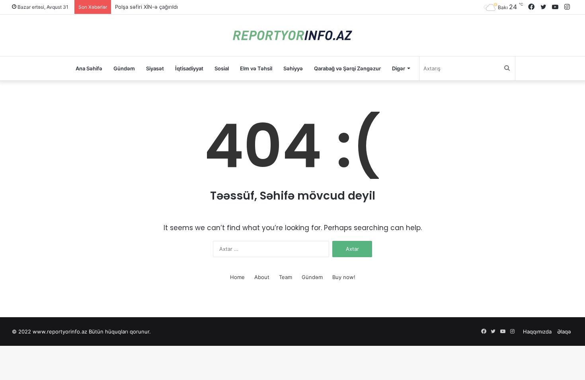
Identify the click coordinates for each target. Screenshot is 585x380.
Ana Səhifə (89, 68)
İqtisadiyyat (189, 68)
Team (285, 277)
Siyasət (155, 68)
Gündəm (124, 68)
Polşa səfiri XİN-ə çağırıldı (146, 7)
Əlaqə (564, 331)
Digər (398, 68)
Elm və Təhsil (256, 68)
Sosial (221, 68)
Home (237, 277)
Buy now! (343, 277)
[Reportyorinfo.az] (292, 35)
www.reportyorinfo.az (60, 331)
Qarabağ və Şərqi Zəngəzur (347, 68)
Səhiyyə (293, 68)
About (261, 277)
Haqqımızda (537, 331)
